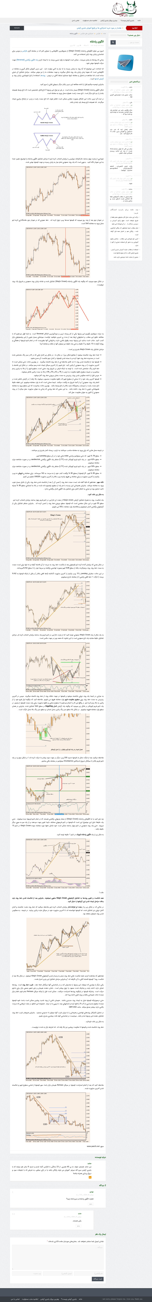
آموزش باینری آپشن (117, 249)
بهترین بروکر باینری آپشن (108, 20)
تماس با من (75, 20)
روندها (43, 75)
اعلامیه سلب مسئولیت (90, 20)
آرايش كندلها (99, 78)
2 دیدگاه (86, 45)
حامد (92, 45)
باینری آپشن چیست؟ (127, 20)
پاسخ (90, 1204)
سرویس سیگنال (133, 224)
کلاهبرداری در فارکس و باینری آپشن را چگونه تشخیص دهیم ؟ (98, 28)
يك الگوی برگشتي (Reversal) (27, 60)
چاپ (78, 46)
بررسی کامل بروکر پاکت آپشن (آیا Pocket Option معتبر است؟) (121, 162)
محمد (130, 189)
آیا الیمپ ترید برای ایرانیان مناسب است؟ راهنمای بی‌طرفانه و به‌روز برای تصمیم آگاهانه (121, 124)
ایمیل (71, 46)
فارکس (25, 51)
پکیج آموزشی (116, 220)
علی (131, 102)
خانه (139, 20)
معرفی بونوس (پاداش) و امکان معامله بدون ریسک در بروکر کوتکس (121, 91)
